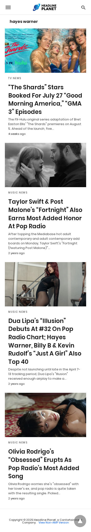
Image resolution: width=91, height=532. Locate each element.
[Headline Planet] (45, 7)
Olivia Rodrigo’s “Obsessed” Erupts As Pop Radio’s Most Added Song (43, 464)
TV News (14, 78)
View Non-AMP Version (54, 522)
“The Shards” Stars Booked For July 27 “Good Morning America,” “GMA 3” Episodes (45, 99)
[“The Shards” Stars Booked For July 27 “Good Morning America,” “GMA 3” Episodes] (45, 50)
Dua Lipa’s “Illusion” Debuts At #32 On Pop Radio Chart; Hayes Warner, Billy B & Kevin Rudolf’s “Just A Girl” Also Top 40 (44, 341)
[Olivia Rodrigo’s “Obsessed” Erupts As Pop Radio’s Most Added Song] (45, 415)
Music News (17, 192)
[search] (83, 7)
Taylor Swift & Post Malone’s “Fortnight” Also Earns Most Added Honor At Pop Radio (45, 214)
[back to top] (80, 521)
